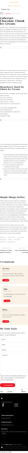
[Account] (8, 390)
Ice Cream (21, 237)
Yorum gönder (8, 385)
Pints (10, 239)
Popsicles (17, 239)
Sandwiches (11, 242)
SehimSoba (8, 13)
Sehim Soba (9, 444)
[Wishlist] (22, 390)
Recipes (3, 242)
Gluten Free (12, 237)
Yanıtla (6, 280)
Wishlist (23, 391)
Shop (1, 391)
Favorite (3, 237)
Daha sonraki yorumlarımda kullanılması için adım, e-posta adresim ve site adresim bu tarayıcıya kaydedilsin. (13, 378)
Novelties (3, 239)
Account (9, 391)
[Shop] (1, 390)
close (9, 452)
